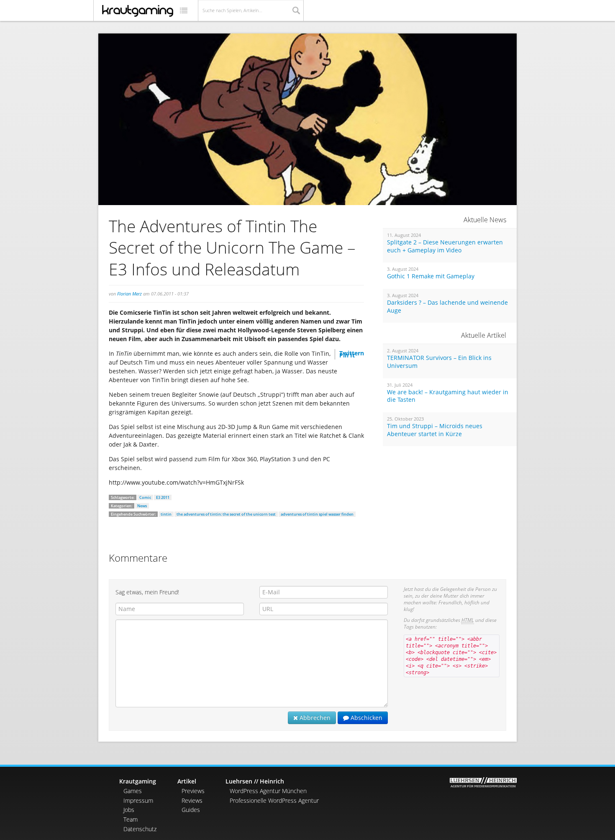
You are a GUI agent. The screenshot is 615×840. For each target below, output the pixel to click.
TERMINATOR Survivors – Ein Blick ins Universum (439, 362)
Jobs (128, 810)
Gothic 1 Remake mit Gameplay (430, 276)
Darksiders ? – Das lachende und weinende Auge (447, 306)
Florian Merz (129, 293)
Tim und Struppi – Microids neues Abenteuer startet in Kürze (434, 430)
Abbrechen (314, 718)
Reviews (192, 800)
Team (130, 819)
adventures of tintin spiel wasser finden (317, 514)
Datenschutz (139, 829)
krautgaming (137, 11)
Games (132, 791)
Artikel (186, 781)
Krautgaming (137, 781)
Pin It (347, 355)
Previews (193, 791)
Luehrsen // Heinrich (255, 781)
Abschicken (365, 718)
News (142, 506)
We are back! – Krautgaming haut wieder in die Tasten (447, 396)
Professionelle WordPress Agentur (274, 800)
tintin (166, 514)
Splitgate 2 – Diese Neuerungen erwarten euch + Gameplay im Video (445, 246)
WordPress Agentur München (268, 791)
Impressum (138, 800)
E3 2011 (162, 497)
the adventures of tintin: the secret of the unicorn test (226, 514)
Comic (145, 497)
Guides (191, 810)
